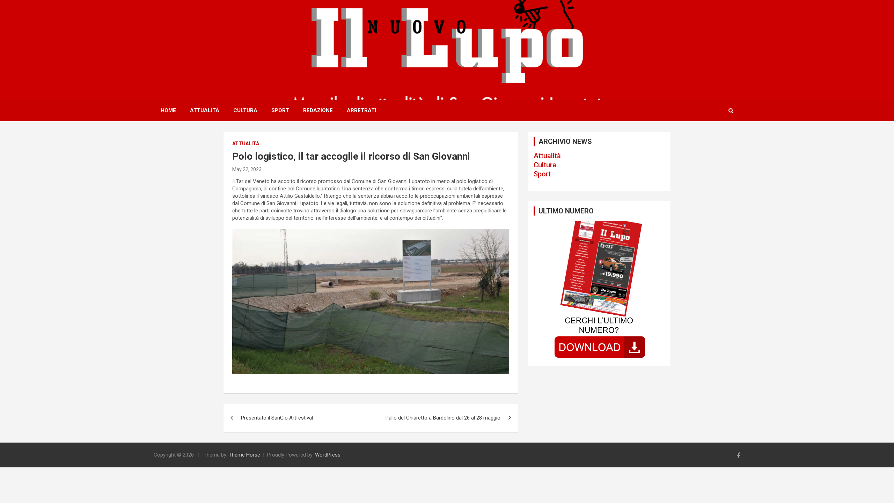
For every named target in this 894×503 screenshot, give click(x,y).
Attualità (204, 110)
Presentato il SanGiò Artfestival (277, 418)
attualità (245, 143)
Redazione (318, 110)
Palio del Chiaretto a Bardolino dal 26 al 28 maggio (443, 418)
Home (168, 110)
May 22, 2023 (247, 169)
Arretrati (361, 110)
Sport (280, 110)
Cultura (245, 110)
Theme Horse (244, 455)
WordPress (327, 455)
